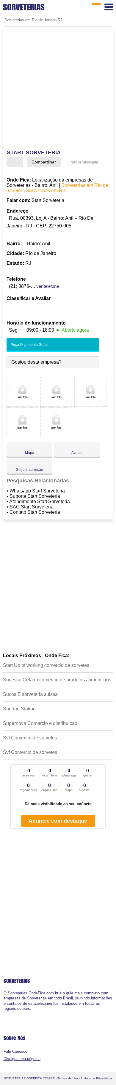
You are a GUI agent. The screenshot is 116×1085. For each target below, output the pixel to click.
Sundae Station (19, 708)
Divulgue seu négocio (22, 1059)
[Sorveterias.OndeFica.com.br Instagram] (10, 1013)
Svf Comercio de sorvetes (30, 737)
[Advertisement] (58, 89)
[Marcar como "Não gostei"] (19, 162)
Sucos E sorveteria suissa (30, 694)
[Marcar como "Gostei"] (12, 162)
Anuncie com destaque (58, 821)
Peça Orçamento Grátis (29, 345)
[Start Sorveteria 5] (56, 435)
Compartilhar (44, 162)
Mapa (29, 453)
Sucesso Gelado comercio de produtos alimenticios (57, 679)
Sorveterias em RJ (45, 190)
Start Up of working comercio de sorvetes (46, 665)
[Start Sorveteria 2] (56, 404)
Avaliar (77, 453)
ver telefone (47, 286)
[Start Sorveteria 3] (90, 404)
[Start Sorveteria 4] (22, 435)
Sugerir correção (29, 470)
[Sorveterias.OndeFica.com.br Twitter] (7, 1013)
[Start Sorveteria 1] (22, 404)
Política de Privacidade (96, 1078)
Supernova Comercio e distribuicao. (41, 723)
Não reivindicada (84, 162)
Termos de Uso (67, 1078)
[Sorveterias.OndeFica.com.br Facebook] (5, 1013)
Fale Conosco (15, 1051)
